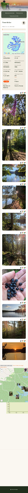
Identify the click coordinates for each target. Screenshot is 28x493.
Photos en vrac (19, 13)
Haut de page (15, 489)
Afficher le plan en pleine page (6, 365)
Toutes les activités (14, 16)
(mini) (16, 77)
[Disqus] (14, 430)
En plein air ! (14, 4)
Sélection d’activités (9, 13)
